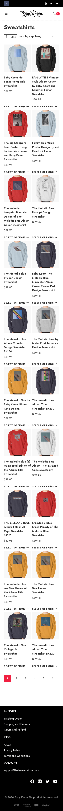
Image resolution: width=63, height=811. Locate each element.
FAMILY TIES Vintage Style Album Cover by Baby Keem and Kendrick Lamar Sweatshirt (45, 86)
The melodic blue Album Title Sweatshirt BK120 (43, 649)
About (7, 745)
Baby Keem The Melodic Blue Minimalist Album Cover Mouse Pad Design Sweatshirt (43, 282)
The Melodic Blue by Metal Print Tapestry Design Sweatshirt (45, 343)
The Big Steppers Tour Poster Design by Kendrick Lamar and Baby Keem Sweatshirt (16, 151)
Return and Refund (15, 730)
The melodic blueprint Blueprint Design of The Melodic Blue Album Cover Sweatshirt (16, 216)
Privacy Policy (12, 750)
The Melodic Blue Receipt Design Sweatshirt (43, 212)
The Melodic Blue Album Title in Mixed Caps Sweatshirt (45, 466)
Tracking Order (13, 719)
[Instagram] (40, 781)
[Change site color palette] (6, 3)
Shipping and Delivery (17, 724)
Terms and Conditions (17, 756)
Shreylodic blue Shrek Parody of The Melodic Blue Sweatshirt (45, 529)
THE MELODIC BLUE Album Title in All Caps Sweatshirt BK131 (17, 529)
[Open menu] (6, 13)
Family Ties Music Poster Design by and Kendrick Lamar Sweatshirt (45, 149)
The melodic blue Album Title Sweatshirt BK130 (43, 404)
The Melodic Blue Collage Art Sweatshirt (15, 649)
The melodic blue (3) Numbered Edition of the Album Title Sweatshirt (17, 468)
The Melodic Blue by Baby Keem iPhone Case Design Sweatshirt (17, 406)
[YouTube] (57, 3)
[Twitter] (51, 3)
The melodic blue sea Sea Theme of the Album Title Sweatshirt (15, 590)
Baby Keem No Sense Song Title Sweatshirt (14, 82)
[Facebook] (46, 3)
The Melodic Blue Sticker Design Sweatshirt (15, 278)
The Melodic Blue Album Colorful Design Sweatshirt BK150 (15, 345)
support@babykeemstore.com (21, 770)
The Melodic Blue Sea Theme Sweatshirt (43, 588)
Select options (15, 106)
